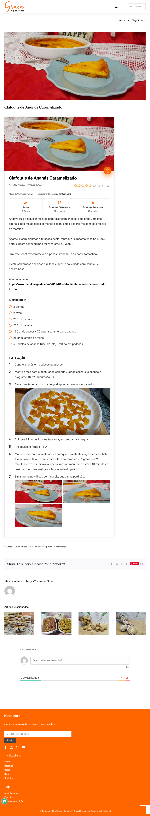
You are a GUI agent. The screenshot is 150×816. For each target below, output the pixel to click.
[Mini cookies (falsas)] (94, 623)
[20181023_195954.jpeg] (75, 66)
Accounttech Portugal (101, 811)
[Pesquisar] (137, 6)
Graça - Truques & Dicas (17, 546)
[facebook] (5, 747)
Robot (49, 546)
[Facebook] (111, 564)
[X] (117, 564)
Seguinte (137, 20)
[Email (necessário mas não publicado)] (141, 564)
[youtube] (23, 747)
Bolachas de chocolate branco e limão (130, 616)
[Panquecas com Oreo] (19, 623)
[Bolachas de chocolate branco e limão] (131, 623)
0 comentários (60, 546)
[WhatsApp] (127, 564)
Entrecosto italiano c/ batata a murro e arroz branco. (56, 614)
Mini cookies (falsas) (93, 618)
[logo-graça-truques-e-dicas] (14, 2)
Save (135, 563)
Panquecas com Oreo (19, 618)
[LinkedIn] (122, 564)
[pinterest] (17, 747)
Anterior (124, 20)
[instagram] (11, 747)
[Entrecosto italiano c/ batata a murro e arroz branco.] (56, 623)
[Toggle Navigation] (116, 6)
